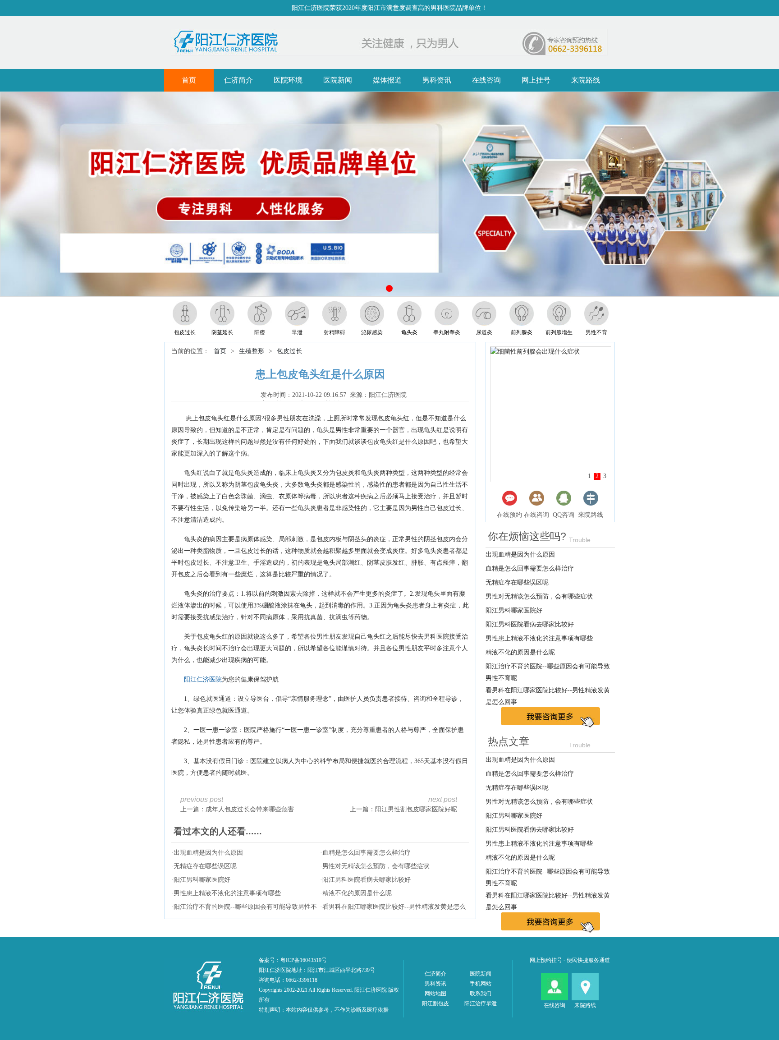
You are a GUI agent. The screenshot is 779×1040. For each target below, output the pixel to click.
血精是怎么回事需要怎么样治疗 (366, 852)
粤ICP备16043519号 (303, 960)
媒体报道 (387, 80)
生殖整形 (251, 351)
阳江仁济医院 (203, 679)
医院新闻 (337, 80)
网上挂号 (536, 80)
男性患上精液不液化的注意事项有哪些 (227, 893)
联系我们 (480, 993)
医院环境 (288, 80)
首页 (189, 80)
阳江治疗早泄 (480, 1003)
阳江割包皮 (435, 1003)
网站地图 (435, 993)
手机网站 (480, 983)
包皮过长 (289, 351)
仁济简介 (238, 80)
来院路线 (585, 80)
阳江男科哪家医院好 (202, 879)
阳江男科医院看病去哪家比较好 (366, 879)
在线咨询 (486, 80)
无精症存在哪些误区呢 (205, 866)
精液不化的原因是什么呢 (357, 893)
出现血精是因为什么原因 (208, 852)
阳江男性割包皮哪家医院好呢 (416, 809)
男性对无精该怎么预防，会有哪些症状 (376, 866)
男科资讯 (436, 80)
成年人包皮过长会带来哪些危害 (250, 809)
